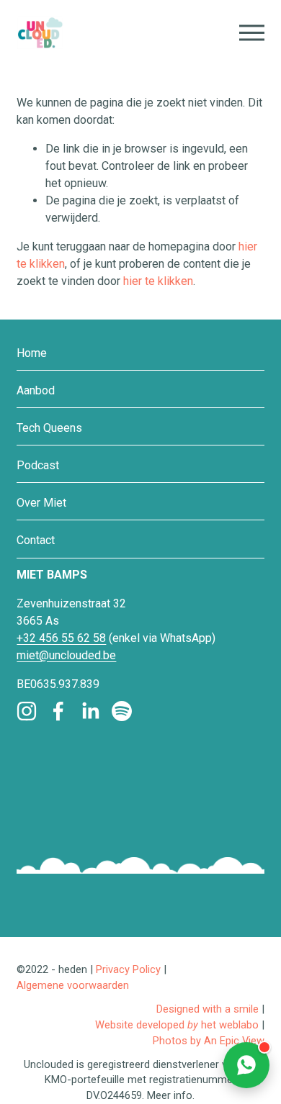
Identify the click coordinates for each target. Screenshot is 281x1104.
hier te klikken (158, 281)
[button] (246, 1064)
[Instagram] (27, 711)
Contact (36, 540)
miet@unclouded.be (66, 655)
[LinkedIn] (90, 711)
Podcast (38, 465)
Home (32, 353)
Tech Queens (49, 428)
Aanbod (36, 390)
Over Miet (41, 503)
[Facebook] (58, 711)
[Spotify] (122, 711)
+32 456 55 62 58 (61, 638)
